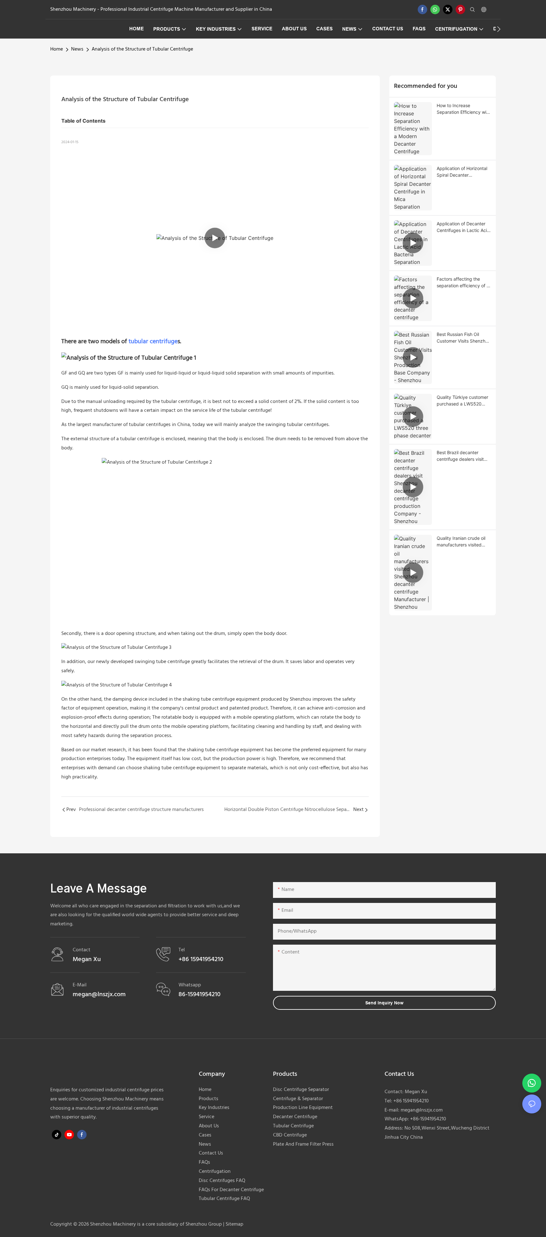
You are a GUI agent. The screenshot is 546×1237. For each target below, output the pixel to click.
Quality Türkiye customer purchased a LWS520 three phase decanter (462, 400)
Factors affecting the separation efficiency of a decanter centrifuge (463, 282)
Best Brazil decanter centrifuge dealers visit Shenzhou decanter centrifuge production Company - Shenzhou (460, 456)
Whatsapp (190, 985)
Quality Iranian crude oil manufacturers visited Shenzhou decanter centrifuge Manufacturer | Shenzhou (463, 541)
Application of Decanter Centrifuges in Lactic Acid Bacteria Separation (463, 227)
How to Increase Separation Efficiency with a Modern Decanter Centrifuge (463, 109)
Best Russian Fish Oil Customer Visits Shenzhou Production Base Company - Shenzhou (463, 338)
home (56, 49)
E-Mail (80, 985)
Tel (182, 950)
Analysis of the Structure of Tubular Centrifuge (142, 49)
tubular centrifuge (153, 342)
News (77, 49)
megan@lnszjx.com (422, 1110)
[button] (498, 29)
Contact (81, 950)
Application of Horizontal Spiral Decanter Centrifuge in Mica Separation (462, 172)
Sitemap (233, 1224)
